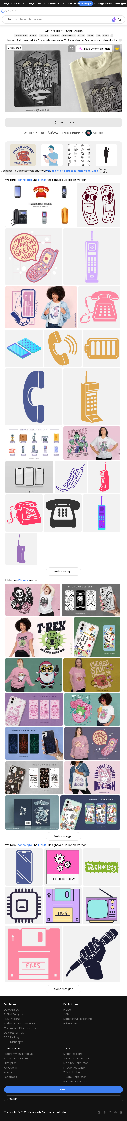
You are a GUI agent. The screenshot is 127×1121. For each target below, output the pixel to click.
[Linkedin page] (121, 1112)
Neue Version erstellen (97, 48)
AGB (66, 1014)
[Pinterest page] (110, 1112)
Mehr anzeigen (63, 571)
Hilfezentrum (71, 1023)
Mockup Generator (76, 1063)
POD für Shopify (14, 1042)
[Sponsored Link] (23, 155)
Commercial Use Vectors (20, 1028)
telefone (44, 35)
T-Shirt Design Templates (20, 1023)
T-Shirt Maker (72, 1072)
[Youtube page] (115, 1112)
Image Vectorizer (74, 1068)
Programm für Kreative (18, 1054)
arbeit (90, 35)
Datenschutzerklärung (78, 1019)
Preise (67, 1010)
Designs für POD (14, 1033)
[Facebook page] (105, 1112)
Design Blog (11, 1010)
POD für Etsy (11, 1037)
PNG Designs (12, 1019)
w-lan (81, 35)
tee (98, 35)
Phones (23, 580)
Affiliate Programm (16, 1058)
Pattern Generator (75, 1081)
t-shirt (33, 35)
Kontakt (9, 1072)
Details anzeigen (104, 170)
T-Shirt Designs (13, 1014)
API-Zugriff (10, 1068)
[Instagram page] (99, 1112)
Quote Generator (75, 1077)
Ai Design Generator (76, 1058)
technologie (21, 35)
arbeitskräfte (68, 35)
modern (55, 35)
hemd (106, 35)
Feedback (10, 1077)
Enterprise (10, 1063)
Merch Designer (73, 1054)
